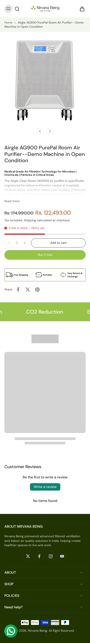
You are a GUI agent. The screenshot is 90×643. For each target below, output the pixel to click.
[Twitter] (28, 556)
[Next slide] (49, 131)
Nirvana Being (37, 631)
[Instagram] (50, 556)
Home (8, 22)
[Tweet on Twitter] (28, 289)
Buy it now (45, 255)
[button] (58, 242)
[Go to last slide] (40, 131)
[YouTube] (62, 556)
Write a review (45, 486)
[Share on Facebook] (18, 289)
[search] (17, 8)
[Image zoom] (45, 80)
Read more (12, 201)
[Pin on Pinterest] (37, 289)
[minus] (9, 242)
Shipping (30, 220)
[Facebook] (39, 556)
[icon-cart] (81, 8)
